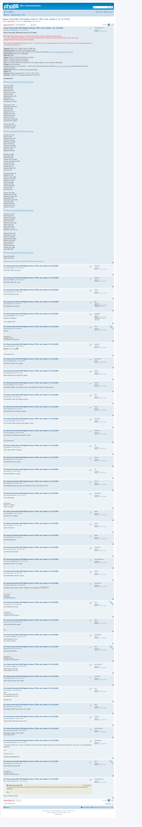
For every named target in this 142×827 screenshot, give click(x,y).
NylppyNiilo (97, 313)
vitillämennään (97, 740)
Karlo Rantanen (98, 664)
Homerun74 (97, 676)
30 (98, 459)
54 (98, 742)
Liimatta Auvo (97, 583)
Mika (95, 301)
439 (98, 346)
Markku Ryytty (27, 21)
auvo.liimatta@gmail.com (9, 597)
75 (98, 315)
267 (98, 328)
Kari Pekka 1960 (98, 728)
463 (98, 29)
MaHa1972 (96, 277)
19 (98, 706)
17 (98, 396)
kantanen (96, 382)
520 (98, 303)
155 (98, 279)
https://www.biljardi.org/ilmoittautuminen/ (62, 52)
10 (98, 678)
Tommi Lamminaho (36, 21)
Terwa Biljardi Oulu (98, 27)
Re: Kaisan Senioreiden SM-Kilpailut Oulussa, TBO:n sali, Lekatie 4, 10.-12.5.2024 (31, 266)
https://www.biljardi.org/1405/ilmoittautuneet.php (20, 131)
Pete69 (96, 571)
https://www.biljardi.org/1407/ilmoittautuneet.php (20, 252)
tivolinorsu (96, 265)
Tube (16, 21)
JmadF (96, 289)
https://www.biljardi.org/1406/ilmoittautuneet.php (20, 210)
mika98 (96, 370)
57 (98, 622)
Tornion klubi (97, 547)
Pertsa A (96, 457)
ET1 (95, 445)
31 (98, 408)
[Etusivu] (11, 6)
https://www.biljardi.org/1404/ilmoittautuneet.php (20, 82)
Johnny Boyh (10, 21)
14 (98, 573)
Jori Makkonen (97, 634)
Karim (95, 704)
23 (98, 384)
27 (98, 513)
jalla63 (96, 511)
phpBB (57, 810)
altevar (96, 620)
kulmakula (96, 344)
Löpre (95, 326)
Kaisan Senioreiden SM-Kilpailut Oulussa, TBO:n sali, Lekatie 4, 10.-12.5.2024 (36, 19)
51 (98, 291)
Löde (95, 688)
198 (98, 372)
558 (98, 495)
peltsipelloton (97, 493)
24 (98, 666)
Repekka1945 (97, 358)
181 (98, 585)
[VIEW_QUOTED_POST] (21, 785)
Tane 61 (96, 481)
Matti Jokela (20, 21)
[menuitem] (12, 12)
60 (98, 447)
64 (98, 420)
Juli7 (95, 394)
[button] (113, 25)
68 (98, 267)
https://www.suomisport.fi (62, 66)
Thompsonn (97, 418)
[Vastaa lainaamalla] (90, 28)
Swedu (96, 406)
